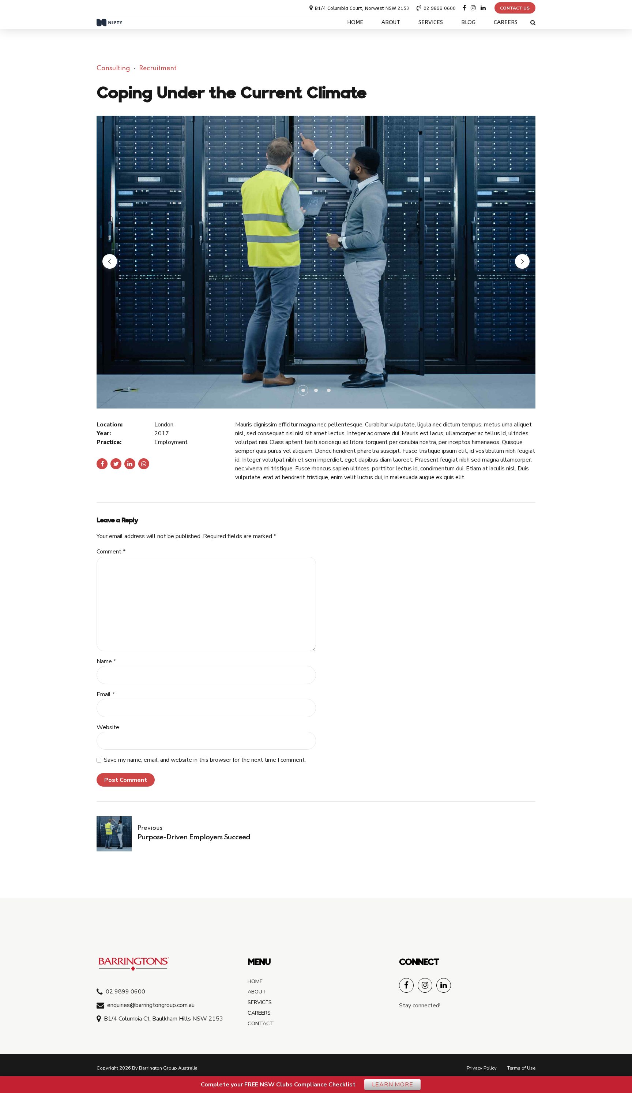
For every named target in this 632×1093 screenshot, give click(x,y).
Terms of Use (521, 1068)
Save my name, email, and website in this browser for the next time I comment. (205, 760)
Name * (106, 661)
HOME (355, 22)
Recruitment (157, 68)
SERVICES (430, 22)
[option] (316, 262)
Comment (111, 552)
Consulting (113, 68)
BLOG (468, 22)
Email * (106, 694)
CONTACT (261, 1023)
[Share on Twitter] (115, 463)
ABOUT (390, 22)
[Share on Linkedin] (129, 463)
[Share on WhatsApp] (143, 463)
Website (108, 727)
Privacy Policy (482, 1068)
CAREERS (506, 22)
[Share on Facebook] (102, 463)
